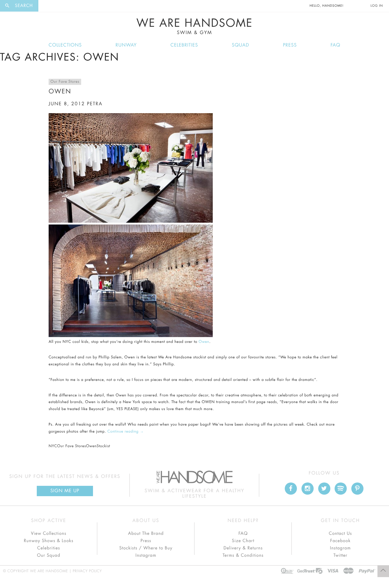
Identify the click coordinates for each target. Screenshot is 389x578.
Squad (240, 45)
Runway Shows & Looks (49, 541)
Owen (60, 91)
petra (94, 104)
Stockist (103, 446)
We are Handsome (55, 6)
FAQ (335, 45)
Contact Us (340, 533)
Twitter (340, 555)
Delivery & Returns (243, 548)
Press (290, 45)
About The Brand (146, 533)
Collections (65, 45)
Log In (377, 5)
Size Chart (243, 541)
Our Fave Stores (64, 82)
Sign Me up (64, 491)
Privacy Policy (87, 571)
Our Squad (48, 555)
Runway (126, 45)
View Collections (49, 533)
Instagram (146, 555)
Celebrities (184, 45)
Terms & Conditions (243, 555)
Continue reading (125, 432)
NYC (53, 446)
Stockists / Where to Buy (146, 548)
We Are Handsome (194, 26)
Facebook (340, 541)
